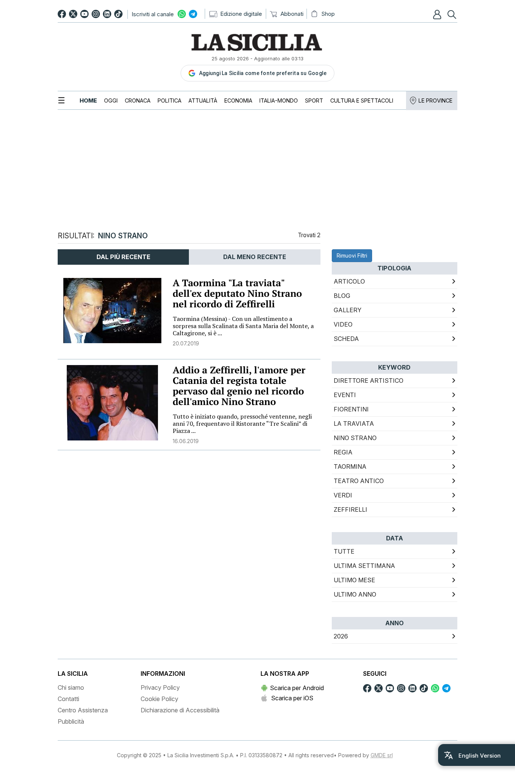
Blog (342, 295)
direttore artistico (368, 380)
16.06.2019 (186, 441)
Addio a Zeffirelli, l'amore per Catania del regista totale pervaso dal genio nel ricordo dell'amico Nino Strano (239, 386)
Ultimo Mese (354, 580)
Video (343, 324)
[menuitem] (88, 100)
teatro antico (359, 481)
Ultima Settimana (364, 565)
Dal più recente (123, 257)
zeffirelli (350, 509)
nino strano (355, 438)
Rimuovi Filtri (352, 255)
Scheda (346, 338)
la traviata (354, 423)
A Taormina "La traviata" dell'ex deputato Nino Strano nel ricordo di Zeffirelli (237, 293)
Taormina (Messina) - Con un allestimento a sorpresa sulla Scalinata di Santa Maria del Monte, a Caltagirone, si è (243, 326)
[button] (438, 14)
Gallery (348, 310)
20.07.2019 (186, 343)
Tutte (344, 551)
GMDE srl (382, 755)
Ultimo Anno (355, 594)
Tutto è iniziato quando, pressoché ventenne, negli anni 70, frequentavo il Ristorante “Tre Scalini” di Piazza (242, 423)
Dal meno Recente (254, 257)
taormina (350, 466)
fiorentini (351, 409)
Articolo (349, 281)
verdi (343, 495)
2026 (341, 636)
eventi (345, 395)
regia (343, 452)
